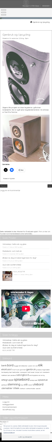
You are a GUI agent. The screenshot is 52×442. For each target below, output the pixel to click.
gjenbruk (31, 369)
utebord (38, 384)
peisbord (13, 375)
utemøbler (7, 388)
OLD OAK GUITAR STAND (12, 265)
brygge (16, 366)
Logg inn (6, 402)
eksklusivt (6, 369)
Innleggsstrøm (8, 404)
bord (10, 365)
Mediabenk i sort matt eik (12, 251)
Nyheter (12, 178)
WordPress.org (9, 409)
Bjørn (27, 38)
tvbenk (30, 385)
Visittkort (22, 388)
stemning (14, 384)
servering (41, 375)
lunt (41, 372)
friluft (14, 370)
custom (30, 366)
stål (26, 384)
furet (17, 370)
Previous (4, 186)
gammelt (23, 370)
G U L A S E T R (19, 272)
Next (49, 186)
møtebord (4, 375)
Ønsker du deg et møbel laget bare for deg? (19, 258)
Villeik (16, 388)
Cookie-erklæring (9, 432)
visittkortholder (30, 388)
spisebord (21, 379)
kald (29, 372)
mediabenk (46, 372)
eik (40, 365)
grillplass (39, 370)
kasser (33, 372)
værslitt (38, 388)
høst (10, 372)
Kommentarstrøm (10, 407)
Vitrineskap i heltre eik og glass (14, 244)
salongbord (22, 374)
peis (9, 375)
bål (20, 366)
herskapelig (5, 372)
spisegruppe (33, 380)
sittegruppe (7, 379)
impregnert (23, 372)
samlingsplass (33, 375)
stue (22, 385)
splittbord (4, 385)
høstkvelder (15, 372)
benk (4, 365)
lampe (37, 372)
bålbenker (24, 366)
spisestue (43, 379)
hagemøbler (46, 370)
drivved (35, 366)
